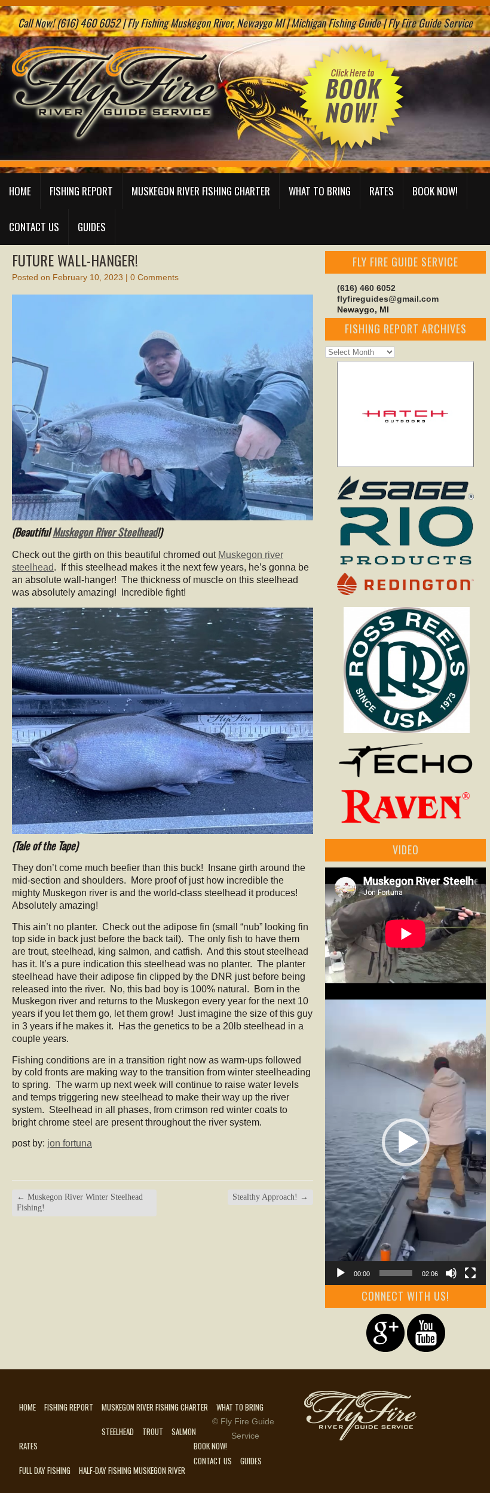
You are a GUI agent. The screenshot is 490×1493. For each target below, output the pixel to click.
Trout (152, 1431)
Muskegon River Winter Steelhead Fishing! (80, 1202)
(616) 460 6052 (366, 288)
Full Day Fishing (45, 1470)
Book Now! (435, 190)
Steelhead (118, 1431)
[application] (405, 1142)
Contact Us (34, 226)
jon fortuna (69, 1143)
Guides (92, 226)
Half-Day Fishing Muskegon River (132, 1470)
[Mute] (451, 1273)
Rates (381, 190)
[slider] (395, 1273)
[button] (406, 1142)
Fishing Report (81, 190)
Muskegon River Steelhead (105, 531)
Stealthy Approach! (270, 1196)
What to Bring (320, 190)
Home (20, 190)
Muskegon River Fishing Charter (200, 190)
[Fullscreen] (470, 1273)
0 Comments (154, 277)
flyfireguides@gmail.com (388, 298)
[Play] (341, 1273)
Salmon (184, 1431)
